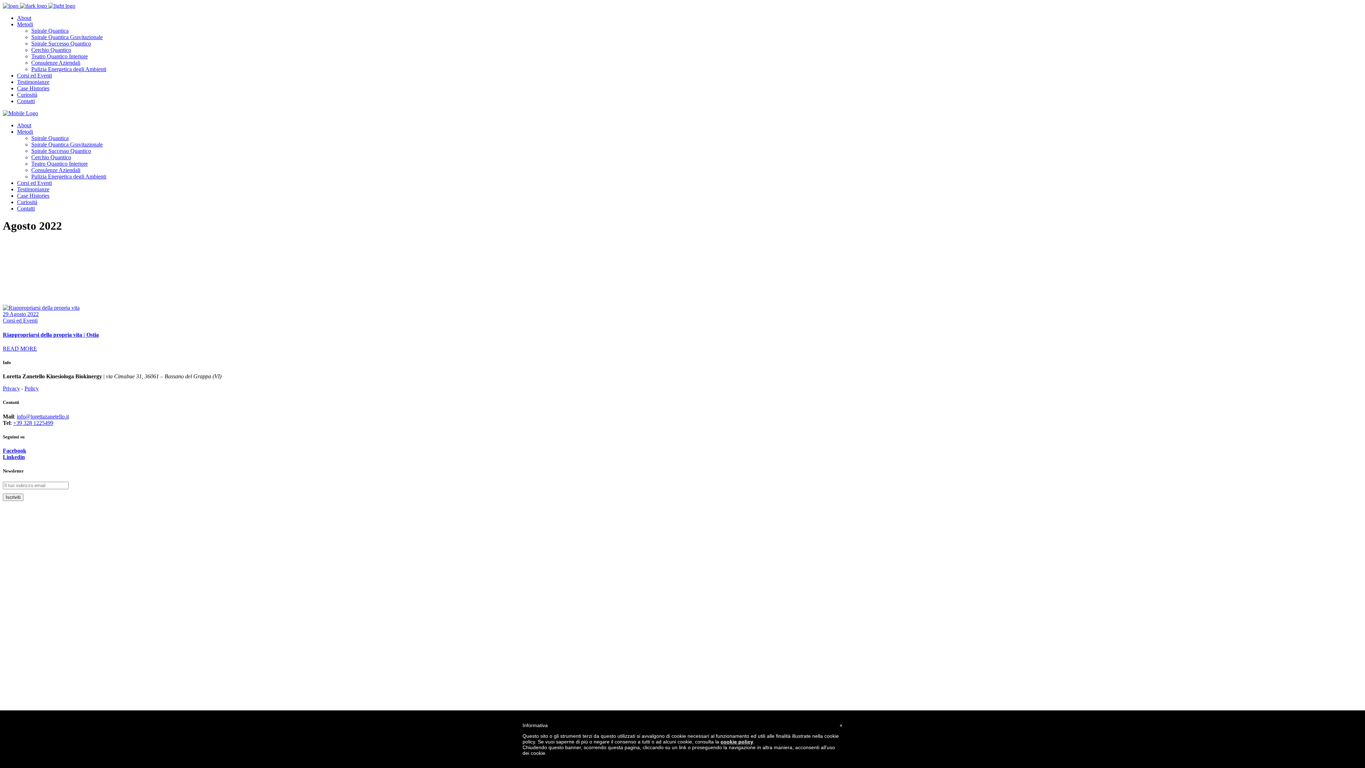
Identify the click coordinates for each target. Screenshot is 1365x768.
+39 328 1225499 (33, 423)
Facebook (14, 451)
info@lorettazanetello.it (43, 417)
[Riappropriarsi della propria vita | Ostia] (41, 308)
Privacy (11, 388)
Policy (32, 388)
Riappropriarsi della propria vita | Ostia (51, 335)
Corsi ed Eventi (20, 321)
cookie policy (737, 742)
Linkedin (14, 457)
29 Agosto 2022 (21, 314)
